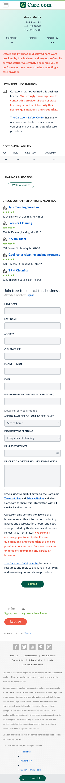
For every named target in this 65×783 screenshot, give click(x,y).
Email (7, 379)
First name (10, 304)
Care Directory (30, 656)
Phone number (13, 364)
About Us (14, 656)
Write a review (21, 185)
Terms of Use (12, 498)
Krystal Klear (17, 239)
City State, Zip (12, 349)
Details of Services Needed (20, 411)
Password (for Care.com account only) (29, 395)
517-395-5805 (32, 30)
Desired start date (15, 446)
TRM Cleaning (18, 270)
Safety (50, 660)
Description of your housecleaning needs (30, 462)
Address (9, 334)
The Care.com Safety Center (21, 563)
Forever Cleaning (20, 223)
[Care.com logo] (34, 5)
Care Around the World (32, 665)
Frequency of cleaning (18, 431)
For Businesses (48, 656)
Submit (32, 583)
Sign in (30, 295)
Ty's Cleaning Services (23, 207)
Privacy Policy (35, 498)
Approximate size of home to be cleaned (29, 416)
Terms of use (25, 752)
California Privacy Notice (30, 770)
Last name (10, 319)
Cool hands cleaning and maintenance (34, 254)
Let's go (15, 621)
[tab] (32, 410)
